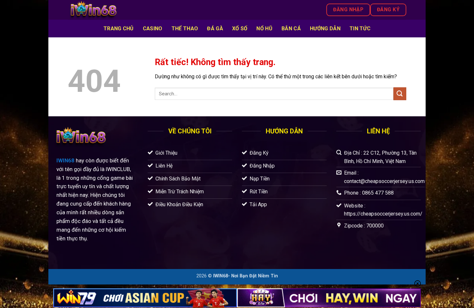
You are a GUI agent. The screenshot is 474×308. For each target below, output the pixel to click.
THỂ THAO (185, 28)
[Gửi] (399, 93)
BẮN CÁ (291, 28)
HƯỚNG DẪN (325, 28)
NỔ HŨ (264, 28)
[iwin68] (134, 10)
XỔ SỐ (240, 28)
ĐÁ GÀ (215, 28)
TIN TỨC (360, 28)
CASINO (153, 28)
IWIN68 (65, 160)
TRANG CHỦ (119, 28)
